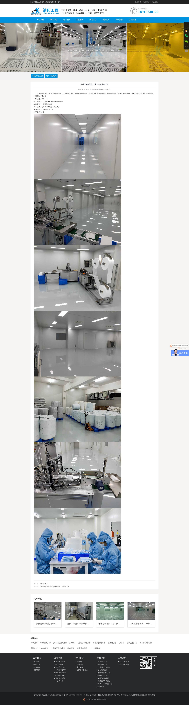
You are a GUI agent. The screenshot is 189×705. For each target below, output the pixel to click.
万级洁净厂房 (60, 667)
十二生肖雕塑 (95, 648)
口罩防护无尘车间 (114, 50)
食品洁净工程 (102, 670)
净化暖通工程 (102, 675)
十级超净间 (59, 681)
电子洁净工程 (102, 662)
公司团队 (37, 667)
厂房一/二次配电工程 (105, 684)
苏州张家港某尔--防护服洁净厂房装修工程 (54, 586)
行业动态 (80, 664)
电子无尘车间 (82, 648)
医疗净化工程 (102, 664)
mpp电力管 (44, 648)
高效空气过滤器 (84, 643)
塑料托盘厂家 (132, 643)
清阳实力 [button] (105, 20)
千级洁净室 (59, 664)
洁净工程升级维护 (104, 681)
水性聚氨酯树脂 (99, 643)
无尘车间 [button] (66, 20)
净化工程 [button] (53, 20)
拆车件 (121, 643)
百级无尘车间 (60, 662)
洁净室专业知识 (82, 670)
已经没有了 (44, 584)
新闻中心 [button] (92, 20)
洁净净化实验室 (60, 673)
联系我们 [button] (132, 20)
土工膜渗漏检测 (146, 643)
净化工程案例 (100, 50)
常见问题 (80, 667)
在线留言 (138, 2)
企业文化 (37, 664)
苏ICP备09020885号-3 (77, 695)
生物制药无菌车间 (104, 667)
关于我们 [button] (119, 20)
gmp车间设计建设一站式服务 (64, 643)
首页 (82, 50)
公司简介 (37, 662)
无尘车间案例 (51, 76)
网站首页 (40, 20)
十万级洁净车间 (60, 670)
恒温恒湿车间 (60, 678)
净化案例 (89, 50)
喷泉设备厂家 (45, 643)
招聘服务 (37, 670)
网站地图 (155, 2)
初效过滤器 (112, 643)
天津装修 (34, 648)
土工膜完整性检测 (58, 648)
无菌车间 (101, 686)
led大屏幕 (34, 643)
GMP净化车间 (60, 675)
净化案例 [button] (79, 20)
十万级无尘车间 (46, 104)
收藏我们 (146, 2)
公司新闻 (80, 662)
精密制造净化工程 (104, 673)
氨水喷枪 (70, 648)
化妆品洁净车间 (103, 678)
